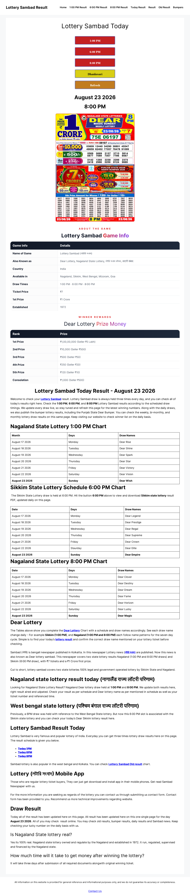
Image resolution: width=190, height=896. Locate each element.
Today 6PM (25, 752)
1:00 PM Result (78, 7)
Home (63, 7)
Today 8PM (25, 756)
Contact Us (95, 891)
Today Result (138, 7)
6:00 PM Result (98, 7)
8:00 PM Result (119, 7)
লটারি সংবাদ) (130, 652)
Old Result (164, 7)
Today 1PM (25, 748)
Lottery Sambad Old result (125, 764)
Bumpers (178, 7)
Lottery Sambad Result (27, 7)
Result (152, 7)
